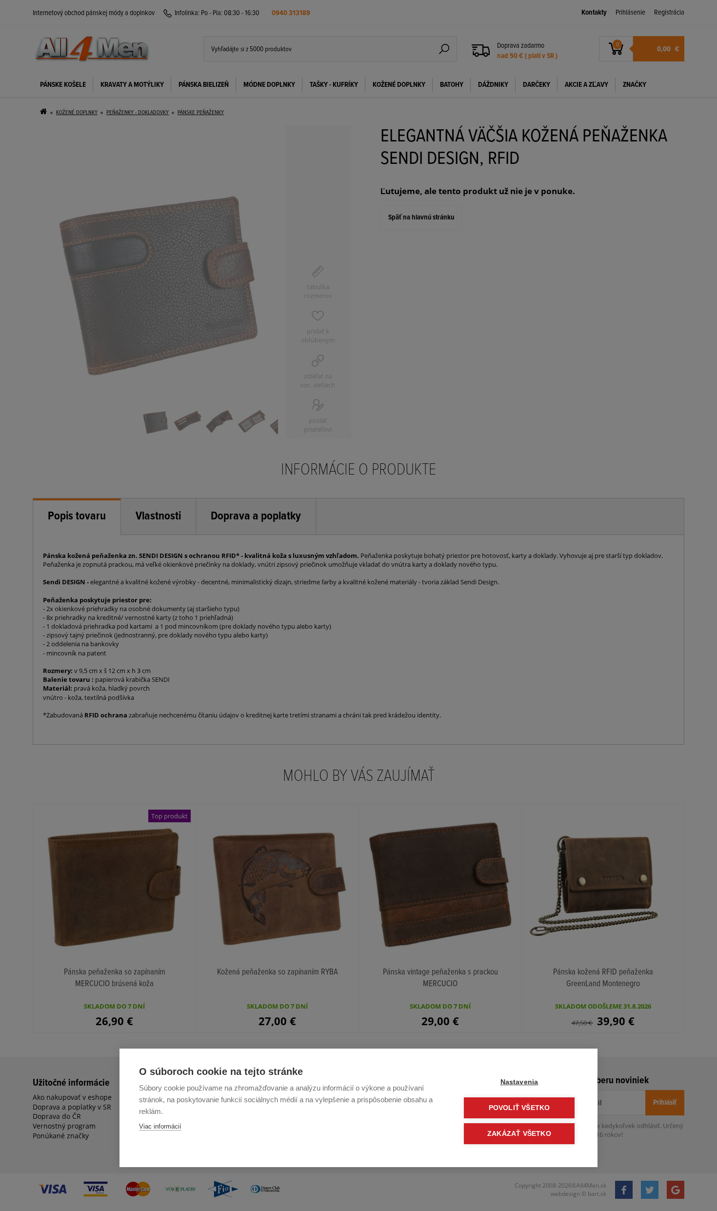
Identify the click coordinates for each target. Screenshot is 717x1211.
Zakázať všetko (519, 1133)
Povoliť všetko (519, 1108)
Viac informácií (160, 1126)
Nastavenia (519, 1082)
